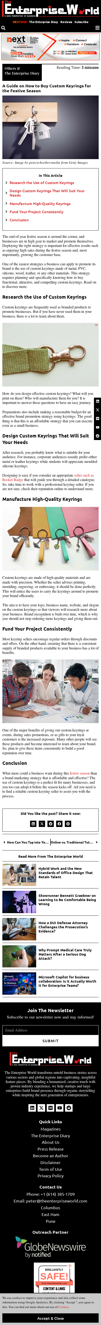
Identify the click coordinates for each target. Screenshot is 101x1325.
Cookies (63, 1307)
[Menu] (97, 27)
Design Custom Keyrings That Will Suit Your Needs (47, 192)
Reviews (66, 22)
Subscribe (81, 22)
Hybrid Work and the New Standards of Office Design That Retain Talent (66, 872)
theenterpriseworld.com (54, 1283)
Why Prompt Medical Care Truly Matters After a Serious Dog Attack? (65, 954)
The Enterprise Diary (43, 22)
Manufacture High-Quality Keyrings (40, 203)
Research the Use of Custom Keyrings (42, 182)
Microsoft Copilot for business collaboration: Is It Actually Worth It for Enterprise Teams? (67, 981)
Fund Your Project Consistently (36, 211)
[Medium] (97, 418)
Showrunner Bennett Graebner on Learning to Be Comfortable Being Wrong (67, 899)
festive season (80, 773)
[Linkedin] (97, 401)
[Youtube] (97, 427)
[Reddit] (97, 436)
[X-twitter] (97, 409)
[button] (33, 824)
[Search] (3, 28)
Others (10, 68)
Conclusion (19, 220)
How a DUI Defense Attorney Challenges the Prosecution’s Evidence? (63, 927)
